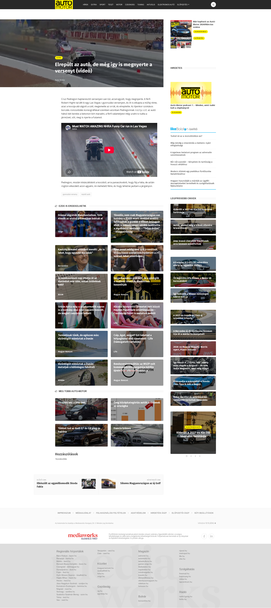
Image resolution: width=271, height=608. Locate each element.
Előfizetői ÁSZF (180, 513)
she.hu (182, 559)
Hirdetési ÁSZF (159, 513)
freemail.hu (184, 573)
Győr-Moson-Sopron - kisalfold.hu (71, 575)
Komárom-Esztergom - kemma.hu (71, 586)
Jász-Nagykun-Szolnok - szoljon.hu (72, 583)
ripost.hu (183, 551)
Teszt (110, 5)
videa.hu (183, 579)
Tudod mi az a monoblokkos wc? (186, 136)
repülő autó (85, 194)
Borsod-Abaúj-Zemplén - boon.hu (71, 564)
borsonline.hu (144, 601)
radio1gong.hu (185, 596)
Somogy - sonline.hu (65, 591)
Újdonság (130, 5)
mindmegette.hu (145, 572)
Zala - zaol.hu (103, 553)
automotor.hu (144, 558)
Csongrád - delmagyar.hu (67, 567)
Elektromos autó (166, 5)
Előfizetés (182, 5)
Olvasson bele (200, 31)
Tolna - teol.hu (62, 597)
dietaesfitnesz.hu (145, 578)
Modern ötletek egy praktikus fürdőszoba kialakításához (191, 172)
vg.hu (99, 591)
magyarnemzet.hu (105, 568)
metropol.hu (184, 553)
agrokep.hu (102, 594)
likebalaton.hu (144, 567)
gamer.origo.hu (145, 564)
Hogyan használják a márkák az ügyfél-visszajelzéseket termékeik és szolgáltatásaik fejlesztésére (192, 183)
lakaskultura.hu (145, 561)
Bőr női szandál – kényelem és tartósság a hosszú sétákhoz (191, 163)
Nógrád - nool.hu (64, 589)
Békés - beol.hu (63, 561)
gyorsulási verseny (70, 194)
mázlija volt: (141, 110)
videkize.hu (143, 583)
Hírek (85, 5)
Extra (94, 5)
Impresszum (64, 513)
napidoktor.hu (144, 569)
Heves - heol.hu (63, 580)
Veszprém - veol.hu (106, 551)
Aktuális (151, 5)
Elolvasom (176, 112)
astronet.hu (143, 556)
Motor (119, 5)
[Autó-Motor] (64, 4)
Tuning (140, 5)
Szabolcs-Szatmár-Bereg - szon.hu (72, 594)
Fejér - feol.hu (62, 572)
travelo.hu (142, 575)
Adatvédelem (138, 513)
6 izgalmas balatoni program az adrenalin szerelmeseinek (191, 153)
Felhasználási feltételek (111, 513)
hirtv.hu (100, 573)
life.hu (182, 556)
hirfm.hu (183, 599)
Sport (102, 5)
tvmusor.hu (143, 586)
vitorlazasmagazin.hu (147, 580)
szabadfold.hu (103, 571)
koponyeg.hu (185, 576)
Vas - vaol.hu (62, 600)
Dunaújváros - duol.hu (66, 569)
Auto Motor (60, 80)
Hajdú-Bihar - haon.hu (66, 578)
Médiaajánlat (83, 513)
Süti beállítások (204, 513)
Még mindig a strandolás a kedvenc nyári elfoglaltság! (191, 144)
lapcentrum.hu (185, 582)
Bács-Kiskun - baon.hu (66, 556)
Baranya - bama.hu (65, 558)
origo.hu (101, 576)
